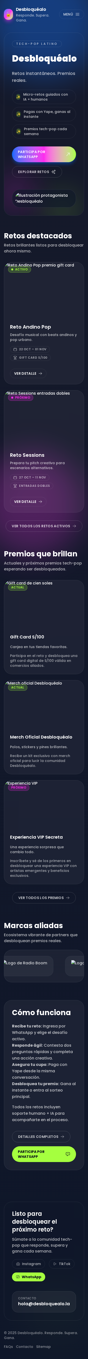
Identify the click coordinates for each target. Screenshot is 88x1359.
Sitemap (43, 1346)
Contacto (24, 1346)
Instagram (31, 1263)
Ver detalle (25, 373)
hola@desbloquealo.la (44, 1304)
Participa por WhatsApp (31, 154)
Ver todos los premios (41, 897)
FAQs (8, 1346)
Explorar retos (33, 171)
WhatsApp (31, 1276)
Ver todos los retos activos (41, 526)
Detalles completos (38, 1136)
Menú (68, 14)
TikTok (64, 1263)
